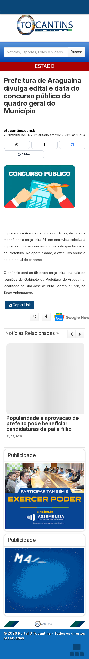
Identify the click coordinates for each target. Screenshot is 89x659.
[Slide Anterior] (71, 334)
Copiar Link (21, 305)
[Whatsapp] (17, 145)
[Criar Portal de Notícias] (76, 650)
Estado (44, 66)
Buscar (76, 52)
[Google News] (72, 145)
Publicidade (22, 455)
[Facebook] (44, 145)
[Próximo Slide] (80, 334)
